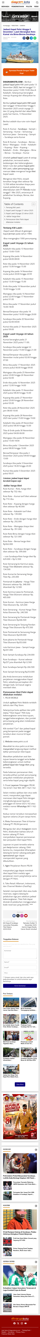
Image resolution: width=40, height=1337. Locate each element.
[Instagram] (21, 915)
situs (29, 111)
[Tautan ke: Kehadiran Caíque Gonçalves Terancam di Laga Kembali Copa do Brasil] (20, 1275)
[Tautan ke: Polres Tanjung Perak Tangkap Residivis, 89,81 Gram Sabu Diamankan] (7, 1252)
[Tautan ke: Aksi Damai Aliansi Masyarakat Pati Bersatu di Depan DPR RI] (7, 1308)
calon (15, 168)
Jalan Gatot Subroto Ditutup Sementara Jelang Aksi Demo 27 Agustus (23, 1295)
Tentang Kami (26, 1330)
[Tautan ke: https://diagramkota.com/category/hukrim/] (36, 1206)
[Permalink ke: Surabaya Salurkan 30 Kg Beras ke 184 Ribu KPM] (29, 1052)
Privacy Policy (20, 1332)
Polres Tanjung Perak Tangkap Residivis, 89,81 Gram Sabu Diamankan (23, 1249)
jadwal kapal (17, 157)
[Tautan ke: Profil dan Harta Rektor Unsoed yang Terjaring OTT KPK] (7, 1241)
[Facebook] (14, 915)
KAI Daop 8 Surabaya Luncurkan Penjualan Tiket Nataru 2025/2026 (10, 925)
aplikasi (13, 702)
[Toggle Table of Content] (32, 204)
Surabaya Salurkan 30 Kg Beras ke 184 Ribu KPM (29, 1059)
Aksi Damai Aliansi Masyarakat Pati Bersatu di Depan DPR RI (24, 1305)
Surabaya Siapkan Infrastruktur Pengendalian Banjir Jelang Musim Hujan (9, 1059)
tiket (33, 171)
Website (9, 741)
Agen (7, 865)
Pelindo (26, 189)
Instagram (26, 829)
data (13, 171)
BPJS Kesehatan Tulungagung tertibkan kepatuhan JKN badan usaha (28, 1009)
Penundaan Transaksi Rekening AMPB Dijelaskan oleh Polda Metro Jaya (24, 1183)
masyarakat (8, 749)
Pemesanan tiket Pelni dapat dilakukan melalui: (17, 220)
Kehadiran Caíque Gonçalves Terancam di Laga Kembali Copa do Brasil (19, 1289)
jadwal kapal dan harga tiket (16, 764)
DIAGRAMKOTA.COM (13, 81)
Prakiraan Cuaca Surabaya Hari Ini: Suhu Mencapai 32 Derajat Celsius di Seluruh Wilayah (28, 1026)
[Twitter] (18, 915)
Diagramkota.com (14, 1330)
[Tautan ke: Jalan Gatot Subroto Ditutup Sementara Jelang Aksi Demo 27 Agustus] (7, 1298)
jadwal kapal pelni (11, 84)
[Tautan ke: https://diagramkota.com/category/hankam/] (36, 1150)
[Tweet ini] (27, 38)
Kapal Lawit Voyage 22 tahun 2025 (19, 213)
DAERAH (5, 38)
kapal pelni (29, 165)
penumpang (23, 168)
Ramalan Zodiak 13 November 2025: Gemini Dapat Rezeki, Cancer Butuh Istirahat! (29, 925)
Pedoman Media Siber (8, 1334)
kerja (9, 847)
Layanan (15, 785)
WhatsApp (22, 806)
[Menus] (3, 2)
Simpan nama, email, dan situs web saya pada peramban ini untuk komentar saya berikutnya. (18, 979)
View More (20, 1084)
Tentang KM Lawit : (13, 207)
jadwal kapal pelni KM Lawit (23, 103)
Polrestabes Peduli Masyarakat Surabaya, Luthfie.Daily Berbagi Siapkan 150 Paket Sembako (19, 1177)
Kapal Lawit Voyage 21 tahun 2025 (19, 210)
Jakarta (18, 581)
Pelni (33, 111)
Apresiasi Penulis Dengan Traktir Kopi (20, 72)
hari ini (22, 87)
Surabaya (22, 129)
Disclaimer (11, 1332)
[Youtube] (26, 915)
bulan (32, 759)
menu (6, 713)
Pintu (7, 821)
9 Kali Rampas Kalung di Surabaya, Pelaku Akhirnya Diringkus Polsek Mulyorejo (19, 1233)
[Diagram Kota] (20, 2)
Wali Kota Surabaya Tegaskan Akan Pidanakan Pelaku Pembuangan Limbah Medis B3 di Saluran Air (10, 1043)
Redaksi (4, 1332)
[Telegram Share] (31, 38)
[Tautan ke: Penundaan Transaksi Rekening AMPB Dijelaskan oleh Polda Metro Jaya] (7, 1185)
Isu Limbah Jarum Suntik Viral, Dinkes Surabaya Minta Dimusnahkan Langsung (11, 1026)
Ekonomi (18, 566)
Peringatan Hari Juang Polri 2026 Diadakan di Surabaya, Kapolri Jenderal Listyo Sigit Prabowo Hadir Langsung (24, 1193)
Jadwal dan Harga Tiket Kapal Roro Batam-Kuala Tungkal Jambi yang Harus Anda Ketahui (11, 1076)
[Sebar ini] (24, 38)
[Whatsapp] (34, 38)
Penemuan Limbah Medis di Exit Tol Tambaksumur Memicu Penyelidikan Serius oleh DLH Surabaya (29, 1043)
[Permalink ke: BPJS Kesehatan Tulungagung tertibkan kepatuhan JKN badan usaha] (29, 1002)
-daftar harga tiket (13, 216)
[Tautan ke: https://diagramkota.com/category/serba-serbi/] (36, 1262)
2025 (15, 87)
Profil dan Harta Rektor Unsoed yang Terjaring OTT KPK (24, 1239)
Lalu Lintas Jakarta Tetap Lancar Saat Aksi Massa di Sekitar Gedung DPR (11, 1009)
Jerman (12, 233)
